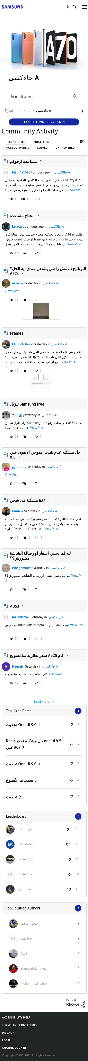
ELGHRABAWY (22, 344)
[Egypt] (12, 7)
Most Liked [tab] (41, 142)
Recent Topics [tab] (15, 142)
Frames (16, 333)
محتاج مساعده (22, 215)
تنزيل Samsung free (27, 404)
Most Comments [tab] (17, 147)
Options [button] (75, 111)
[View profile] (6, 172)
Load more (42, 702)
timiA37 (17, 511)
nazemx (17, 283)
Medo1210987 (22, 172)
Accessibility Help (16, 1017)
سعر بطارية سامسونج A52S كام (37, 655)
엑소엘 (17, 415)
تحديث (12, 796)
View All (44, 710)
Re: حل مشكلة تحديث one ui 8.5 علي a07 (33, 744)
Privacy (8, 1033)
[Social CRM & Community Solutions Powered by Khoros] (76, 1003)
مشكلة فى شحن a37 (27, 500)
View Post (73, 190)
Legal (6, 1040)
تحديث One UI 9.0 (21, 724)
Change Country (15, 1048)
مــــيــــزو (19, 467)
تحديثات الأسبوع (20, 780)
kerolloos (19, 227)
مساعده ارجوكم (23, 161)
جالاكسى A (62, 172)
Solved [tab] (42, 147)
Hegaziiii (18, 666)
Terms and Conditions (19, 1025)
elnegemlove (22, 568)
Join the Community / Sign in (44, 122)
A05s (14, 606)
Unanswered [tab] (65, 147)
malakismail (21, 617)
